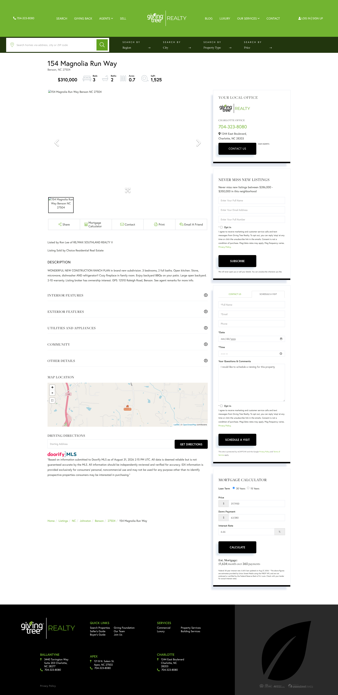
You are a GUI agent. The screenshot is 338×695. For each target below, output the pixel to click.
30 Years (240, 488)
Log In (306, 18)
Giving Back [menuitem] (83, 18)
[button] (102, 45)
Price (247, 47)
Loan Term (224, 488)
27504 (111, 521)
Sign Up (317, 18)
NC (74, 521)
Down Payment (226, 511)
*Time (221, 347)
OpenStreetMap (189, 425)
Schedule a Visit (268, 294)
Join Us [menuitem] (118, 634)
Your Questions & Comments (234, 361)
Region (127, 47)
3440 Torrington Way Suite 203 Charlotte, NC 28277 (56, 663)
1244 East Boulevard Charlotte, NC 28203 (172, 663)
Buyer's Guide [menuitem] (97, 634)
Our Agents (263, 144)
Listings (63, 521)
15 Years (255, 488)
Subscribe (237, 261)
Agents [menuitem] (104, 18)
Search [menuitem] (61, 18)
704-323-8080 (25, 18)
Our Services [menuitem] (247, 18)
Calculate (237, 547)
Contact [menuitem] (273, 18)
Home (51, 521)
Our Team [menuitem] (119, 631)
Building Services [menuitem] (190, 631)
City (165, 47)
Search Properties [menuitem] (100, 628)
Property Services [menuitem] (191, 628)
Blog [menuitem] (208, 18)
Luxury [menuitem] (225, 18)
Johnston (85, 521)
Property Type (212, 47)
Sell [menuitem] (123, 18)
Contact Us (237, 149)
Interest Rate (225, 525)
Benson (99, 521)
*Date (221, 332)
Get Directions (191, 444)
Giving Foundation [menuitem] (124, 628)
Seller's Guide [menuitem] (97, 631)
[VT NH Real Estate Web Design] (300, 686)
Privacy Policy (224, 247)
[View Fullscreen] (52, 400)
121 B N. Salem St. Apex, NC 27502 (104, 663)
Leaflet (176, 425)
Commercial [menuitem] (163, 628)
